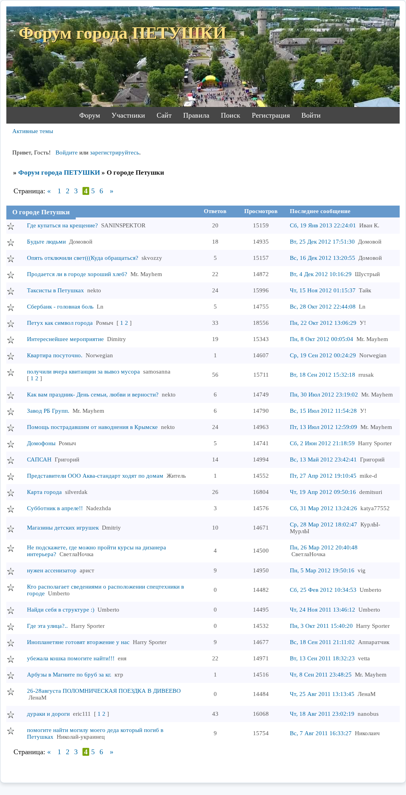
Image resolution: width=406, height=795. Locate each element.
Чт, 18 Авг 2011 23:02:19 (322, 714)
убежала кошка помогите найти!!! (71, 658)
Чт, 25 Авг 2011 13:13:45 (322, 694)
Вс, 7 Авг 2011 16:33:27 (321, 733)
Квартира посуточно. (54, 355)
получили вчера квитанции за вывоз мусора (83, 371)
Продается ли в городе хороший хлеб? (77, 274)
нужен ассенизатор (52, 570)
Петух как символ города (60, 323)
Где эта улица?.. (47, 626)
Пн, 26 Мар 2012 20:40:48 (324, 547)
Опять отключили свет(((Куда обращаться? (82, 258)
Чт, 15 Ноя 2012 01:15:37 (323, 290)
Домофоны (41, 443)
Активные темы (32, 131)
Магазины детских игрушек (63, 527)
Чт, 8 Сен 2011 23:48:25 (321, 674)
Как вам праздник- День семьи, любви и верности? (93, 394)
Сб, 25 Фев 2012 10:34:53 (323, 590)
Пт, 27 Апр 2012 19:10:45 (323, 476)
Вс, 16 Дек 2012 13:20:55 (322, 258)
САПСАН (39, 459)
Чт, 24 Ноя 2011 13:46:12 (322, 609)
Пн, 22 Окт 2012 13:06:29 (323, 323)
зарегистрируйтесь (114, 152)
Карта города (44, 492)
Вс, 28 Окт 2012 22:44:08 (323, 306)
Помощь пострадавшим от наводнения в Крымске (92, 427)
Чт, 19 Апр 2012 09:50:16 (323, 492)
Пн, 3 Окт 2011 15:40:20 (321, 626)
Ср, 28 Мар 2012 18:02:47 (323, 524)
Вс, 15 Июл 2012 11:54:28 (323, 411)
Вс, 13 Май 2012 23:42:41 (323, 459)
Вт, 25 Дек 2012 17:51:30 (322, 241)
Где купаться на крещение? (62, 225)
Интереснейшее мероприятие (65, 339)
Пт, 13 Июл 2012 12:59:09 (323, 427)
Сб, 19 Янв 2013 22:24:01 (323, 225)
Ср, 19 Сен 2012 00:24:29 (323, 355)
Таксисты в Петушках (55, 290)
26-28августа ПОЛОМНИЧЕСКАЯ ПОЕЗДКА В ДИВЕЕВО (104, 691)
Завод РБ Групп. (48, 411)
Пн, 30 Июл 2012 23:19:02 (324, 394)
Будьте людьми (46, 241)
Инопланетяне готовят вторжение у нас (78, 642)
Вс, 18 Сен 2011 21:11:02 (322, 642)
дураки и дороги (48, 714)
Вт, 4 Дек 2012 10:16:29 (321, 274)
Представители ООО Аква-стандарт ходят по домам (95, 476)
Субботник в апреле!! (55, 508)
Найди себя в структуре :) (60, 609)
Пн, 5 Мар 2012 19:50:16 (322, 570)
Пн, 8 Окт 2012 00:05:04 (321, 339)
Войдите (67, 152)
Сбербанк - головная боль (60, 306)
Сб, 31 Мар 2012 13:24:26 (323, 508)
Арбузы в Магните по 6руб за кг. (69, 674)
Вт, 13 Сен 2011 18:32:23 (322, 658)
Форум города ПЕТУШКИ (59, 172)
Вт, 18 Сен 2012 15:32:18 (322, 375)
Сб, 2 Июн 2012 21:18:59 (322, 443)
